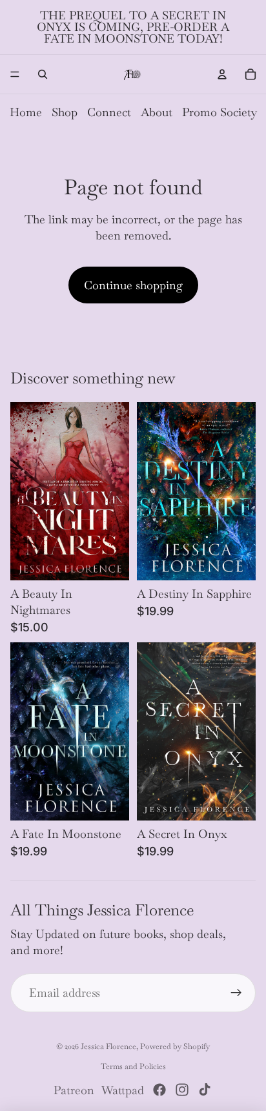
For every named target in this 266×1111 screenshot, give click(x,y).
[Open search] (42, 74)
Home (26, 112)
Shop (64, 112)
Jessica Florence (108, 1046)
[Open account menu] (222, 74)
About (156, 112)
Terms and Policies (133, 1066)
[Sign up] (236, 992)
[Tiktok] (204, 1089)
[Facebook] (159, 1089)
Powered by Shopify (175, 1046)
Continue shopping (133, 285)
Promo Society (219, 112)
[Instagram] (182, 1089)
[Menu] (15, 74)
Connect (109, 112)
